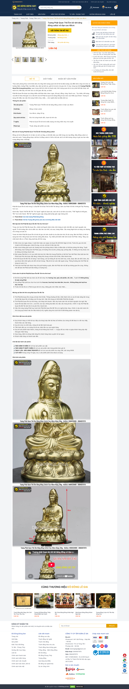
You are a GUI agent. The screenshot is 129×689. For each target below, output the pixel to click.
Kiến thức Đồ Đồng (104, 50)
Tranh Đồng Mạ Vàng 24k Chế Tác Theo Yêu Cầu (23, 613)
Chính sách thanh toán (19, 655)
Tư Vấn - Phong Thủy (77, 14)
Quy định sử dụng (111, 2)
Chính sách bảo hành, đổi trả (80, 2)
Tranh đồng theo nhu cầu (47, 644)
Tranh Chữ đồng (44, 642)
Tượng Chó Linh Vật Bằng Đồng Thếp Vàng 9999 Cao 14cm (108, 83)
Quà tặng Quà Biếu (45, 661)
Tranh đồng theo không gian (48, 647)
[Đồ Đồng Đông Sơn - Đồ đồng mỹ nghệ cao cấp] (24, 7)
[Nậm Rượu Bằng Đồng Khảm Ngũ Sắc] (85, 601)
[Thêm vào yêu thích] (89, 22)
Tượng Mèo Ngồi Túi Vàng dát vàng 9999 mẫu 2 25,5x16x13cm (108, 101)
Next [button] (45, 59)
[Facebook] (94, 646)
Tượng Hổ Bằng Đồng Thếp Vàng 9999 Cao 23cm (42, 613)
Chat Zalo (124, 667)
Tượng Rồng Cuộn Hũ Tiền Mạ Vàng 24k (105, 613)
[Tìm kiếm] (78, 7)
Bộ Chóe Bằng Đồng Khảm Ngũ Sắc (64, 613)
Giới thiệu (30, 14)
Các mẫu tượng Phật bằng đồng (33, 217)
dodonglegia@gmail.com (78, 649)
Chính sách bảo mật (63, 2)
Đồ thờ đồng (42, 653)
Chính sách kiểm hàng (19, 658)
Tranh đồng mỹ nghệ (45, 639)
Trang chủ (18, 14)
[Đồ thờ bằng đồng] (104, 176)
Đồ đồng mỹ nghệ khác (46, 663)
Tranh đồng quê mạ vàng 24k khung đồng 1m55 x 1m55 (108, 119)
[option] (29, 35)
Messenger (124, 673)
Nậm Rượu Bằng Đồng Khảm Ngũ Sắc (83, 613)
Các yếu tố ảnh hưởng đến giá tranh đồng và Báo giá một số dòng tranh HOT (104, 66)
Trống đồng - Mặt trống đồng (48, 650)
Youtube (125, 657)
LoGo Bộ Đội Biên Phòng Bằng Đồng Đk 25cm (108, 92)
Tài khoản (95, 7)
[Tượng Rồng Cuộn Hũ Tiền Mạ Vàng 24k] (105, 601)
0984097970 (18, 2)
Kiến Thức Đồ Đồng (58, 14)
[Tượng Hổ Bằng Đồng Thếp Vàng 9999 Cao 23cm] (44, 601)
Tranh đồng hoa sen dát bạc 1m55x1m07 (108, 110)
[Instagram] (106, 646)
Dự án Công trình (44, 666)
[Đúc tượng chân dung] (104, 142)
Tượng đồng (42, 658)
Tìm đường (124, 662)
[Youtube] (102, 646)
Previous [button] (12, 59)
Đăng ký (112, 626)
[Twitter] (98, 646)
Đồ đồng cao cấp (44, 636)
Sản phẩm (42, 14)
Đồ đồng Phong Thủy (45, 655)
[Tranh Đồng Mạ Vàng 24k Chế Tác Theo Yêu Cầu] (23, 601)
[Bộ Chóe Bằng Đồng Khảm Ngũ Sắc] (64, 601)
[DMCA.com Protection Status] (77, 686)
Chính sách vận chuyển (97, 2)
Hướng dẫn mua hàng (97, 14)
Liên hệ (112, 14)
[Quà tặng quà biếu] (104, 209)
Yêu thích (107, 7)
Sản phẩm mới (98, 78)
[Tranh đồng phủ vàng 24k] (104, 242)
